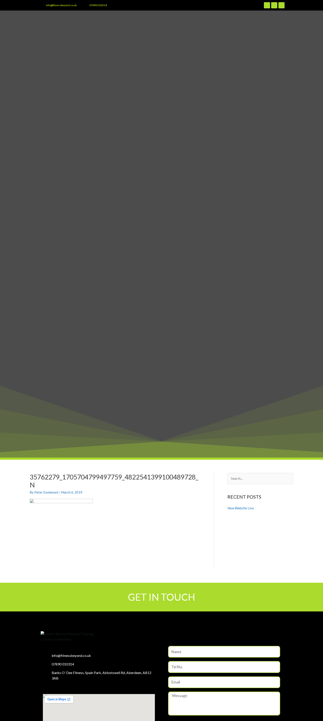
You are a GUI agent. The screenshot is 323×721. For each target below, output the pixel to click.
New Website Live (240, 508)
